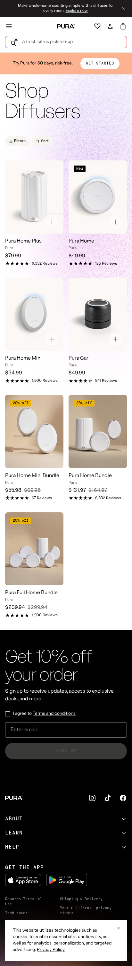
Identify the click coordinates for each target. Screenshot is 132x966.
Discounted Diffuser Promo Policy (88, 925)
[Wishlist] (97, 26)
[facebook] (123, 798)
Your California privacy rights (85, 911)
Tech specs (16, 913)
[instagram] (92, 798)
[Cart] (123, 26)
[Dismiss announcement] (123, 8)
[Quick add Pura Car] (115, 339)
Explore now (77, 11)
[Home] (66, 26)
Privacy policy (21, 931)
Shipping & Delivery (81, 899)
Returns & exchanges (15, 943)
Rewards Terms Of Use (23, 902)
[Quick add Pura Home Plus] (51, 222)
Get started (100, 63)
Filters (20, 141)
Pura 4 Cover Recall (81, 945)
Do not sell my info (81, 936)
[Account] (110, 26)
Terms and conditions (54, 714)
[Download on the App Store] (23, 880)
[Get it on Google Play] (66, 880)
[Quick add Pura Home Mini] (51, 339)
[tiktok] (107, 798)
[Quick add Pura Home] (115, 222)
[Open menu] (9, 26)
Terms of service (23, 922)
